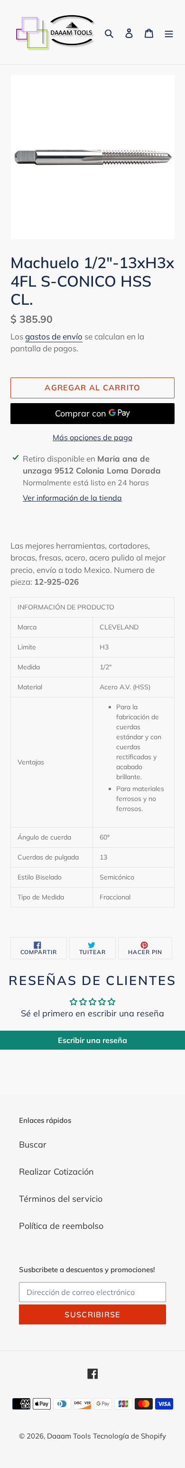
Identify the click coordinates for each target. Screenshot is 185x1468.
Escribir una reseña (92, 1040)
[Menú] (169, 32)
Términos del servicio (60, 1198)
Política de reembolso (61, 1225)
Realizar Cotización (56, 1171)
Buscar (32, 1144)
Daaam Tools (69, 1435)
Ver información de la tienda (72, 497)
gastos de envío (54, 336)
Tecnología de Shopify (129, 1435)
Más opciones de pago (92, 437)
